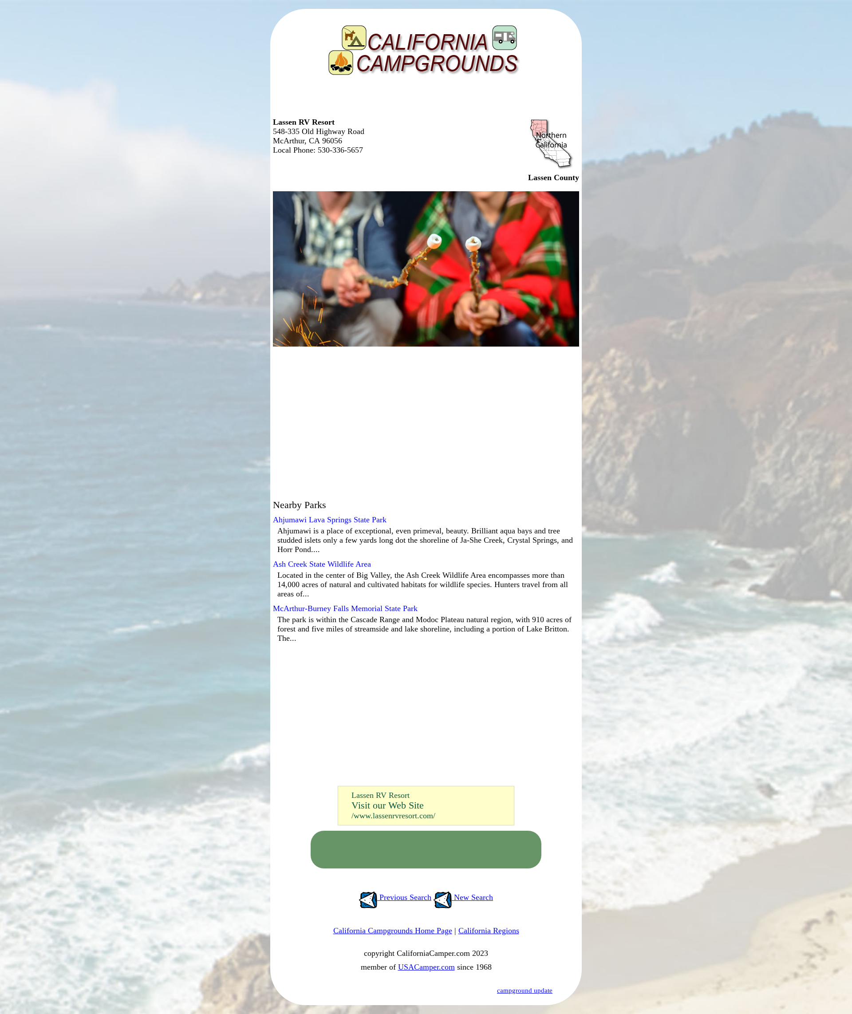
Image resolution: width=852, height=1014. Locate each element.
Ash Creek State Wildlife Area (322, 564)
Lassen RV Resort (380, 795)
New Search (472, 897)
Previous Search (404, 897)
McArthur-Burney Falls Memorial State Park (345, 608)
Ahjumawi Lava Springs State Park (330, 519)
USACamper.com (426, 967)
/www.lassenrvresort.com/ (393, 815)
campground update (524, 990)
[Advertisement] (424, 100)
